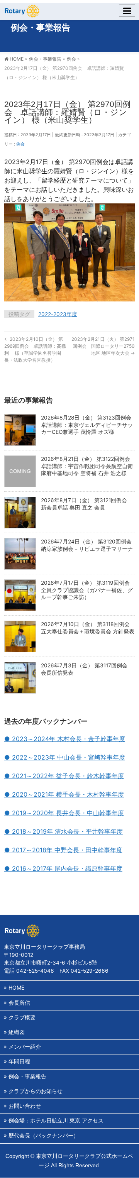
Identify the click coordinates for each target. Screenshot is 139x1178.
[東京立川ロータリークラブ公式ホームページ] (21, 10)
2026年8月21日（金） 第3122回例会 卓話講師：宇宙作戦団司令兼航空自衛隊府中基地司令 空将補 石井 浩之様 (88, 466)
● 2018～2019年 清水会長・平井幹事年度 (63, 831)
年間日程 (19, 1061)
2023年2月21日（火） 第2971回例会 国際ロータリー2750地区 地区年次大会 (103, 346)
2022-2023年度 (57, 314)
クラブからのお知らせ (35, 1091)
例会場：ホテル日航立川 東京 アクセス (55, 1120)
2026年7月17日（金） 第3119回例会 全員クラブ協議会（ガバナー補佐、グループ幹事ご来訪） (88, 590)
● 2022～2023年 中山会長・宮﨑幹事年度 (64, 757)
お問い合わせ (24, 1105)
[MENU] (127, 11)
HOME (16, 987)
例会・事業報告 (27, 1076)
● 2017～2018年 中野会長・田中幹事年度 (63, 850)
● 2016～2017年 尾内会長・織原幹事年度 (63, 868)
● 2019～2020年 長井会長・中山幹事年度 (64, 813)
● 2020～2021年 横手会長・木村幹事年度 (64, 794)
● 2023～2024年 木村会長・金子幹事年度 (64, 739)
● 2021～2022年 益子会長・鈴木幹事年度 (64, 776)
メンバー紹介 (24, 1046)
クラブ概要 (22, 1017)
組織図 (16, 1032)
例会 (20, 144)
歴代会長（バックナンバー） (43, 1135)
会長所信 (19, 1002)
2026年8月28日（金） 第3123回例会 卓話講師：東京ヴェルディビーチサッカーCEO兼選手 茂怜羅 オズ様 (89, 425)
